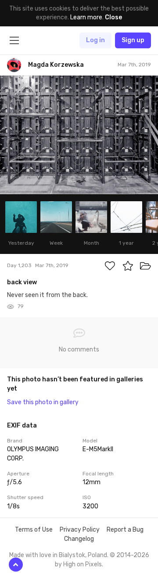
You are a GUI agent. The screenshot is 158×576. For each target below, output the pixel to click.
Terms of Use (34, 529)
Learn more (86, 17)
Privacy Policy (80, 529)
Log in (95, 40)
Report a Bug (125, 529)
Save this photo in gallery (43, 402)
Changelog (79, 539)
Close (113, 17)
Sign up (133, 40)
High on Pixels (82, 564)
